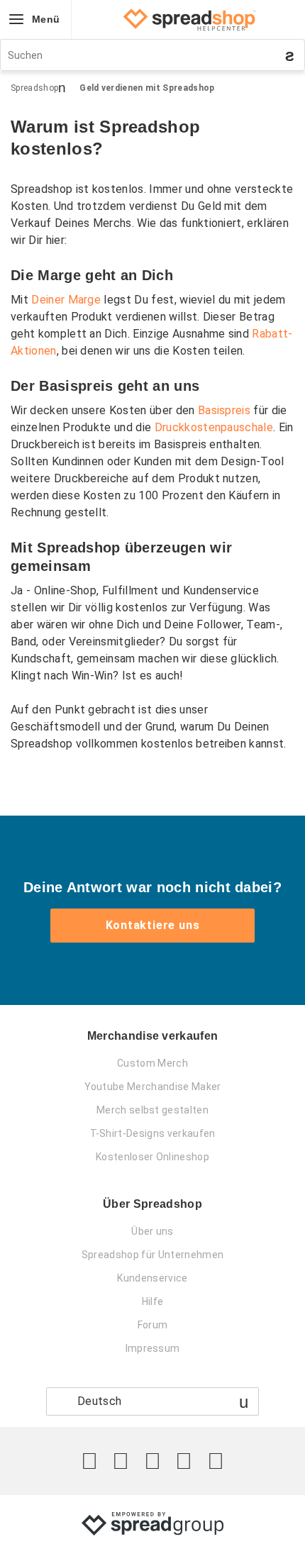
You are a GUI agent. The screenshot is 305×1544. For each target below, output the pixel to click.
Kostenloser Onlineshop (152, 1156)
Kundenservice (152, 1278)
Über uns (152, 1231)
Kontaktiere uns (153, 925)
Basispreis (224, 410)
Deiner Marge (66, 299)
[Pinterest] (184, 1461)
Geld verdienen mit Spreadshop (146, 88)
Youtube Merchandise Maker (152, 1086)
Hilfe (153, 1301)
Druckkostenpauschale (214, 427)
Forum (153, 1325)
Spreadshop (34, 88)
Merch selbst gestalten (152, 1110)
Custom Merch (152, 1063)
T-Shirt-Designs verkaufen (153, 1133)
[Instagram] (152, 1461)
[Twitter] (89, 1461)
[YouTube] (215, 1461)
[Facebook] (120, 1461)
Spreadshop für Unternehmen (152, 1254)
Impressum (153, 1348)
